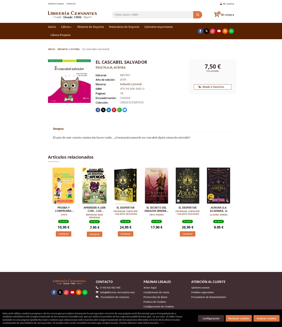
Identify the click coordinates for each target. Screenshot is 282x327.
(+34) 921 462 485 (110, 287)
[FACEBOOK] (200, 31)
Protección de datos (155, 297)
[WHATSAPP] (231, 31)
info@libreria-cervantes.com (117, 292)
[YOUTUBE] (219, 31)
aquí (161, 323)
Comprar (63, 233)
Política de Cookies (154, 302)
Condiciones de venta (156, 292)
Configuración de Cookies (158, 306)
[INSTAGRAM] (212, 31)
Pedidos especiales (202, 292)
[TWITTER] (206, 31)
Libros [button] (65, 26)
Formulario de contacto (115, 297)
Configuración (211, 318)
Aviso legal (149, 287)
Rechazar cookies (238, 318)
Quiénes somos (56, 3)
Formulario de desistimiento (208, 297)
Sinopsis (58, 129)
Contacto (71, 3)
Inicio (51, 49)
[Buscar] (197, 14)
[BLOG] (225, 31)
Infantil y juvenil (68, 49)
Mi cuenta (228, 3)
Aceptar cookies (266, 318)
